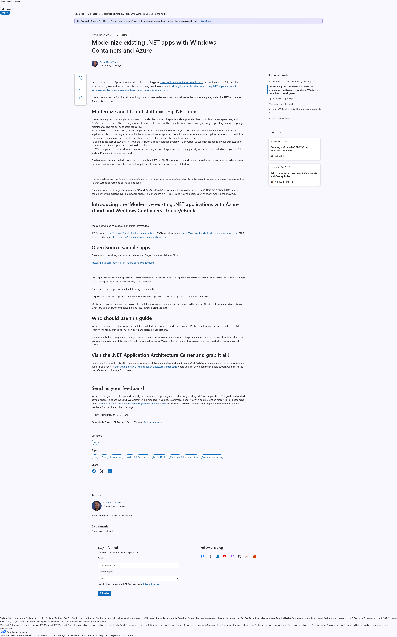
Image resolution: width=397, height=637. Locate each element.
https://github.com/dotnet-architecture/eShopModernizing (123, 262)
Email (101, 558)
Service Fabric (191, 456)
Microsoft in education (312, 618)
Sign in (5, 12)
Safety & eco (103, 635)
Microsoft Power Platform (70, 625)
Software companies (264, 625)
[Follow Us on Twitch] (232, 557)
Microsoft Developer (150, 625)
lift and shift (159, 456)
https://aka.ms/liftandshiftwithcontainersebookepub (139, 236)
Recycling (114, 635)
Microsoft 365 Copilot (109, 625)
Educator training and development (43, 621)
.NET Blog (92, 13)
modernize (175, 456)
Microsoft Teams (90, 625)
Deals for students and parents (75, 621)
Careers (291, 625)
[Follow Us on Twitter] (210, 557)
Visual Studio (281, 625)
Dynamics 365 (36, 625)
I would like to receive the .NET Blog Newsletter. (129, 584)
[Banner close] (318, 21)
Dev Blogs (79, 13)
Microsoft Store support (206, 618)
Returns (221, 618)
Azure (137, 625)
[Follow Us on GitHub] (239, 557)
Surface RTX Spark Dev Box (58, 618)
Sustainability (6, 628)
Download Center (186, 618)
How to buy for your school (13, 621)
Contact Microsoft (41, 635)
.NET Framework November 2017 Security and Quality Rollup (294, 174)
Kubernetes (143, 456)
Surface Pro (5, 618)
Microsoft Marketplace (243, 625)
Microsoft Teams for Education (358, 618)
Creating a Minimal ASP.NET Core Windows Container (289, 148)
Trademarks (91, 635)
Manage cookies (65, 635)
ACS (95, 456)
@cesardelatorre (152, 422)
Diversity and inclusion (366, 625)
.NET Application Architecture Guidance (181, 82)
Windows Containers (212, 456)
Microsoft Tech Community (220, 625)
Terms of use (79, 635)
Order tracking (233, 618)
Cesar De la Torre (108, 62)
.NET (95, 442)
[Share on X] (102, 471)
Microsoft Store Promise (272, 618)
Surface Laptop (18, 618)
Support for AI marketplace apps (191, 625)
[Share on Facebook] (94, 471)
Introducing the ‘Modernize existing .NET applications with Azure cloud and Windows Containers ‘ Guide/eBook (293, 90)
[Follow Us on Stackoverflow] (247, 557)
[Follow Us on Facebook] (202, 557)
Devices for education (333, 618)
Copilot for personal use (107, 618)
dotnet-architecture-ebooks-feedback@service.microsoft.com (133, 403)
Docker (130, 456)
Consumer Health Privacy (12, 635)
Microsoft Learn (167, 625)
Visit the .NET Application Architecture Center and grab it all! (295, 111)
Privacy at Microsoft (336, 625)
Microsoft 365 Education (385, 618)
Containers (117, 456)
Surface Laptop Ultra (35, 618)
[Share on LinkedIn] (110, 471)
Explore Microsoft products (132, 618)
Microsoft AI (6, 625)
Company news (318, 625)
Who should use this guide (281, 103)
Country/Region (106, 571)
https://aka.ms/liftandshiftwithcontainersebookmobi (210, 233)
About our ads (126, 635)
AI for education (98, 621)
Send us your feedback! (280, 117)
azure (104, 456)
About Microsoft (303, 625)
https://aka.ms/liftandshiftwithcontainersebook (131, 233)
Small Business (127, 625)
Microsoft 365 (50, 625)
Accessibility (382, 625)
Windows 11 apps (153, 618)
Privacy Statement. (152, 584)
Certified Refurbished (250, 618)
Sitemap (28, 635)
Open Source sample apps (281, 98)
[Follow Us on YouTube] (225, 557)
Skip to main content (10, 1)
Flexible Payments (292, 618)
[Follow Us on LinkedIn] (217, 557)
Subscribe (104, 593)
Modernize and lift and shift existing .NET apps (290, 81)
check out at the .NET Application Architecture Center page (146, 366)
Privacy (54, 635)
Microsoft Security (20, 625)
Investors (350, 625)
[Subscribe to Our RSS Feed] (254, 557)
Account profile (170, 618)
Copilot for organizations (83, 618)
